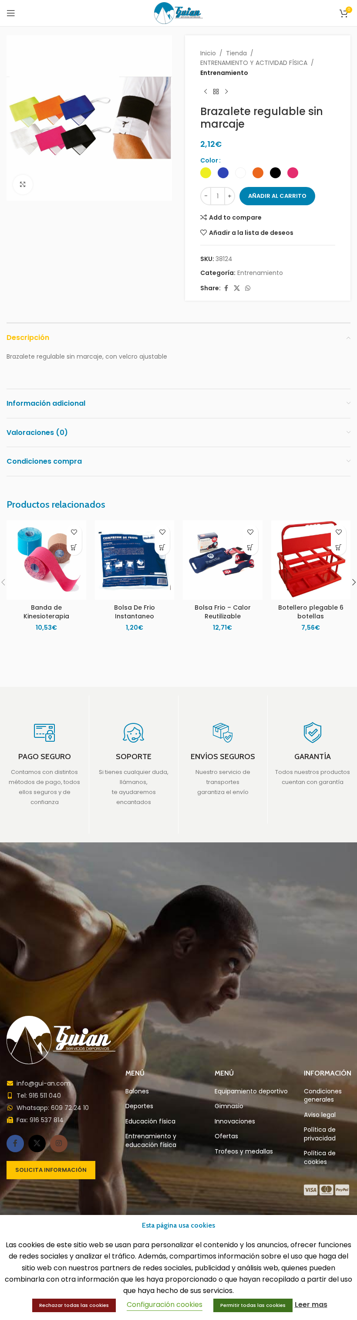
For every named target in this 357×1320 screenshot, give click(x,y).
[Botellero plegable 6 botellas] (311, 560)
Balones (137, 1091)
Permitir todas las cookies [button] (253, 1305)
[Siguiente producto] (226, 91)
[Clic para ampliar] (23, 184)
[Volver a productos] (216, 91)
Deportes (139, 1106)
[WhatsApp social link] (247, 288)
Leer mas (311, 1305)
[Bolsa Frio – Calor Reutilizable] (223, 560)
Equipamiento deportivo (251, 1091)
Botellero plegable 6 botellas (311, 612)
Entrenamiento (224, 72)
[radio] (205, 172)
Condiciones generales (323, 1095)
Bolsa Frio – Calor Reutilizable (223, 612)
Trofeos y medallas (244, 1151)
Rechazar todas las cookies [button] (74, 1305)
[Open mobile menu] (11, 13)
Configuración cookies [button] (164, 1305)
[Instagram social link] (58, 1143)
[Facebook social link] (226, 288)
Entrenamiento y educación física (150, 1140)
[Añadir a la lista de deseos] (74, 532)
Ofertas (226, 1136)
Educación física (150, 1121)
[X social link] (236, 288)
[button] (74, 547)
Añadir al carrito (277, 196)
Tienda (236, 53)
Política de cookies (320, 1157)
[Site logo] (178, 12)
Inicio (208, 53)
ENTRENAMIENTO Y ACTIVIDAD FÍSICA (253, 62)
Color (209, 160)
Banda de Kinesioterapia (46, 612)
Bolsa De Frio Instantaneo (134, 612)
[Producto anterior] (205, 91)
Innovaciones (235, 1121)
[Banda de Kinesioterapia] (46, 560)
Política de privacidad (320, 1134)
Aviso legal (320, 1115)
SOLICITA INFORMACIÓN (51, 1170)
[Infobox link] (44, 764)
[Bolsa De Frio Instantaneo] (135, 560)
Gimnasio (229, 1106)
